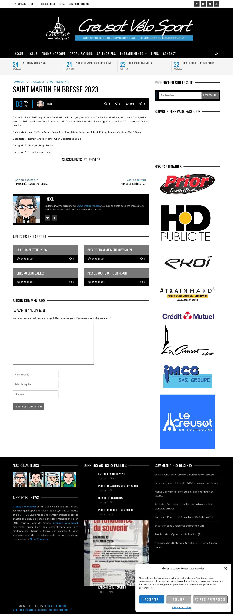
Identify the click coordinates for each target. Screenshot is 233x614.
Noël (49, 103)
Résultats (62, 82)
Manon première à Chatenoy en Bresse (191, 474)
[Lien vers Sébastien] (36, 479)
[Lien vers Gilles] (68, 479)
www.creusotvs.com (88, 205)
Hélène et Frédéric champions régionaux (195, 483)
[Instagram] (203, 4)
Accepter (151, 599)
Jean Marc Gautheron (167, 504)
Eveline (159, 474)
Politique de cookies (181, 607)
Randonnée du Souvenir (112, 587)
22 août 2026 (28, 282)
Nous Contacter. (40, 539)
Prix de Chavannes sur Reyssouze (93, 62)
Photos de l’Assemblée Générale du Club (190, 517)
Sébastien (160, 483)
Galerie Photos (43, 82)
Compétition (21, 82)
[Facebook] (197, 4)
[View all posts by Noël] (40, 104)
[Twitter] (210, 4)
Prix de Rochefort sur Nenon (198, 62)
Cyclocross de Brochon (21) (188, 525)
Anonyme (160, 542)
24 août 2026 (28, 258)
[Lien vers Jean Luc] (52, 479)
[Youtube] (216, 4)
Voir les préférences (210, 599)
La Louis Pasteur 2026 (34, 62)
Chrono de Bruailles (140, 62)
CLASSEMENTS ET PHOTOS (81, 159)
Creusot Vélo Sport (24, 506)
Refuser (178, 599)
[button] (226, 568)
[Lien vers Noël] (20, 479)
